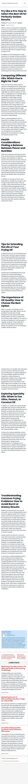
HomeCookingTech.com (12, 758)
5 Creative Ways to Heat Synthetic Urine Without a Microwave (11, 729)
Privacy (3, 761)
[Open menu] (25, 3)
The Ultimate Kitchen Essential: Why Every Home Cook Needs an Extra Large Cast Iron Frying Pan (8, 656)
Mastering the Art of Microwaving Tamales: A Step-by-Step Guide (13, 699)
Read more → (5, 692)
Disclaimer (16, 761)
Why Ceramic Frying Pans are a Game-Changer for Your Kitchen (21, 656)
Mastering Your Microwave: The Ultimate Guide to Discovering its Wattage (13, 668)
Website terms (9, 761)
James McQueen (10, 25)
